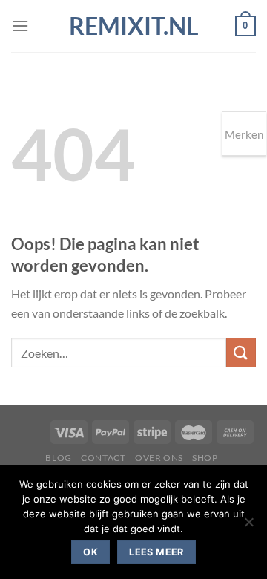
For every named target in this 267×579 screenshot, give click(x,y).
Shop (204, 457)
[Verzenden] (241, 352)
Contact (103, 457)
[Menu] (20, 25)
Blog (58, 457)
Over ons (159, 457)
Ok (90, 551)
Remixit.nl (134, 26)
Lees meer (156, 551)
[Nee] (248, 526)
